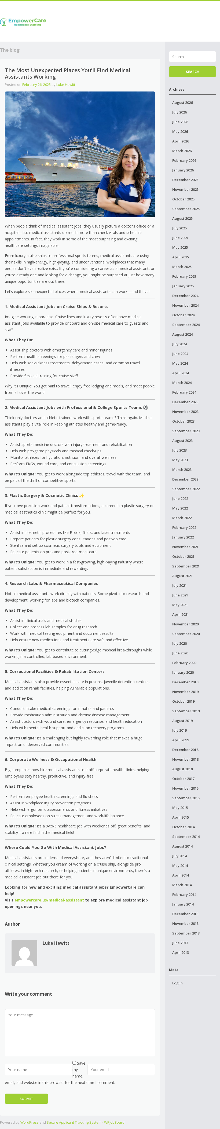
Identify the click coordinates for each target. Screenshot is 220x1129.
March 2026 (182, 150)
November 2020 (185, 624)
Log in (177, 983)
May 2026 (180, 131)
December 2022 (185, 479)
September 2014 (186, 836)
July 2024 (179, 344)
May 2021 (180, 604)
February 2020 (184, 662)
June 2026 (180, 121)
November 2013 (185, 923)
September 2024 (186, 324)
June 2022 (180, 498)
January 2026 (183, 170)
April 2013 (180, 952)
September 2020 (186, 633)
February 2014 (184, 894)
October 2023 (183, 421)
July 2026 (179, 112)
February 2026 (184, 160)
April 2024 (180, 373)
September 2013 (186, 933)
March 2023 (182, 469)
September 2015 (186, 798)
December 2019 (185, 682)
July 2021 (179, 585)
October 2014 (183, 826)
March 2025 (182, 266)
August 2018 (182, 769)
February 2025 (184, 276)
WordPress (29, 1122)
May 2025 (180, 247)
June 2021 (180, 595)
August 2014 (182, 846)
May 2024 (180, 363)
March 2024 (182, 382)
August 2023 (182, 440)
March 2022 (182, 517)
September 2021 (186, 566)
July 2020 (179, 643)
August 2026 (182, 102)
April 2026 (180, 141)
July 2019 (179, 730)
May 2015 (180, 807)
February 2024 (184, 392)
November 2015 (185, 788)
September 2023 (186, 430)
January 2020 (183, 672)
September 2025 (186, 208)
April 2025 (180, 257)
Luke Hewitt (65, 84)
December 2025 (185, 179)
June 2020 (180, 653)
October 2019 (183, 701)
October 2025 (183, 199)
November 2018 (185, 759)
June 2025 (180, 237)
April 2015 (180, 817)
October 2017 (183, 778)
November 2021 (185, 546)
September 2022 (186, 488)
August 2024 (182, 334)
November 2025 (185, 189)
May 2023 (180, 459)
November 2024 (185, 305)
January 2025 (183, 286)
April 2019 (180, 740)
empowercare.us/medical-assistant (49, 900)
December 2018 (185, 749)
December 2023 (185, 401)
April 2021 (180, 614)
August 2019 (182, 720)
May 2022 (180, 508)
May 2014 (180, 865)
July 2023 (179, 450)
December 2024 (185, 295)
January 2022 (183, 537)
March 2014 (182, 884)
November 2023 (185, 411)
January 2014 (183, 904)
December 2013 (185, 913)
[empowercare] (23, 21)
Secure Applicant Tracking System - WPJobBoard (85, 1122)
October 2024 (183, 315)
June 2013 (180, 942)
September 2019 (186, 711)
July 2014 (179, 855)
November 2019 (185, 691)
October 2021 (183, 556)
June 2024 (180, 353)
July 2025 (179, 228)
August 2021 (182, 575)
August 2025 (182, 218)
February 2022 (184, 527)
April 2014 (180, 875)
